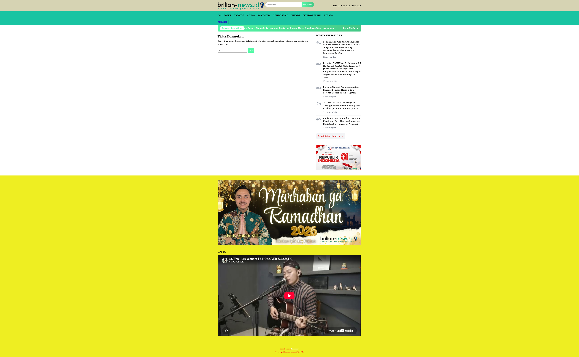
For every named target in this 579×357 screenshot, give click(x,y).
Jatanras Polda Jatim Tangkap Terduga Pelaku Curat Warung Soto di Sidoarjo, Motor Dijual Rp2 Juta (341, 106)
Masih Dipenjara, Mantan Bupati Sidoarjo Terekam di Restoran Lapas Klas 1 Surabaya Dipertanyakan (252, 28)
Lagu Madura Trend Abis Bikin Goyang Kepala (345, 28)
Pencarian (308, 4)
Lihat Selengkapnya (330, 136)
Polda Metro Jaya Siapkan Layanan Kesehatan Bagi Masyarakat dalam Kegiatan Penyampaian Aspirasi (341, 121)
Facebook (295, 349)
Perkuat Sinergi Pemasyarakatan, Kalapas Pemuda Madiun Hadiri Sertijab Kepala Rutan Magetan (341, 90)
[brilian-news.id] (241, 5)
